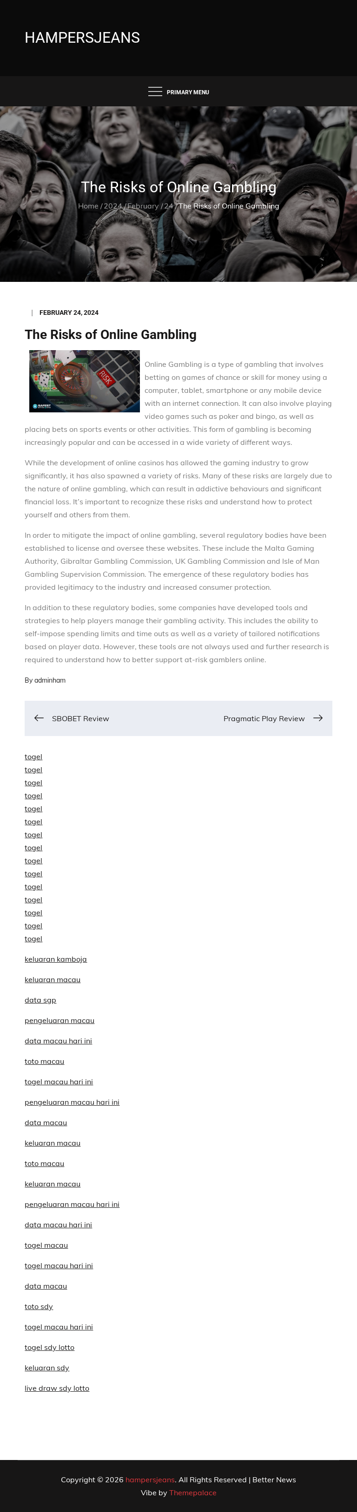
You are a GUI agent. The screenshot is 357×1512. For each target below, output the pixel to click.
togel (33, 756)
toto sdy (39, 1306)
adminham (50, 680)
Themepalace (193, 1492)
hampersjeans (82, 37)
